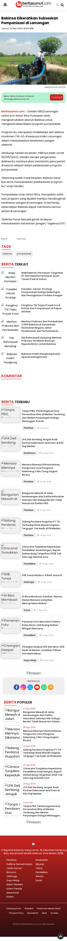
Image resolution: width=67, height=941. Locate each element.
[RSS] (51, 687)
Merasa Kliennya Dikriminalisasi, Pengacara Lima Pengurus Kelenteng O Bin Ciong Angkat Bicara (41, 469)
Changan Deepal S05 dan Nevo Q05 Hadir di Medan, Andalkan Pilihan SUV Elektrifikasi (43, 650)
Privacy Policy (16, 913)
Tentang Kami (13, 908)
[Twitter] (30, 687)
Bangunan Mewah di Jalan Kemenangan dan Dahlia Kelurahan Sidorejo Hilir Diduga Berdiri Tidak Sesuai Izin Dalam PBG (43, 498)
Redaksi (29, 908)
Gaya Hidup (30, 660)
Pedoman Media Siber (49, 908)
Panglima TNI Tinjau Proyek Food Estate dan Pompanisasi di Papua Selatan (41, 308)
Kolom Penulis (14, 888)
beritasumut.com (13, 111)
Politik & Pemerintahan (19, 864)
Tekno (39, 868)
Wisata (39, 876)
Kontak (54, 913)
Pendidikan (30, 563)
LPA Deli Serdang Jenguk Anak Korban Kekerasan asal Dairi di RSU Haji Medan (43, 443)
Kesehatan (30, 453)
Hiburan (40, 864)
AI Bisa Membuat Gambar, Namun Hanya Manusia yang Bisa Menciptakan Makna (42, 600)
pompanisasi (24, 253)
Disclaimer (32, 913)
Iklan (44, 913)
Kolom (10, 896)
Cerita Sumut (14, 868)
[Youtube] (37, 687)
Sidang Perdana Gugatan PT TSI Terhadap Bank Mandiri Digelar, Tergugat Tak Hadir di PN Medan (41, 525)
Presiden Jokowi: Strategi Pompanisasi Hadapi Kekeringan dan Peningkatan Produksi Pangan (41, 292)
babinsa (7, 253)
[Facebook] (16, 687)
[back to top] (60, 936)
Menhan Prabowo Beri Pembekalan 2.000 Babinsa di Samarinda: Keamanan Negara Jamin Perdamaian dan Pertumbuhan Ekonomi (42, 328)
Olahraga (29, 582)
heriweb (50, 924)
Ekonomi (11, 872)
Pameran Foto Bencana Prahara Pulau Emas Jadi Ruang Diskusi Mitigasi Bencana (41, 625)
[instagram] (23, 687)
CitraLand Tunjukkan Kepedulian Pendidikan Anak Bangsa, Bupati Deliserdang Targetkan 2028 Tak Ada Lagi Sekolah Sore (41, 552)
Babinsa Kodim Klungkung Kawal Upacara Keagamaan (40, 355)
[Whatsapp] (44, 687)
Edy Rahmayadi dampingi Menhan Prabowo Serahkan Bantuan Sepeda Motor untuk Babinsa (41, 341)
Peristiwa (29, 427)
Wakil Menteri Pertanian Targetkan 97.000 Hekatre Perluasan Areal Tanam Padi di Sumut (42, 276)
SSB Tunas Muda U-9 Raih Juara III (42, 575)
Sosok (27, 610)
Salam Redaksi (15, 884)
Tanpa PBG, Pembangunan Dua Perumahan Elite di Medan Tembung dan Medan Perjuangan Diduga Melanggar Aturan (43, 416)
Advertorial (13, 892)
